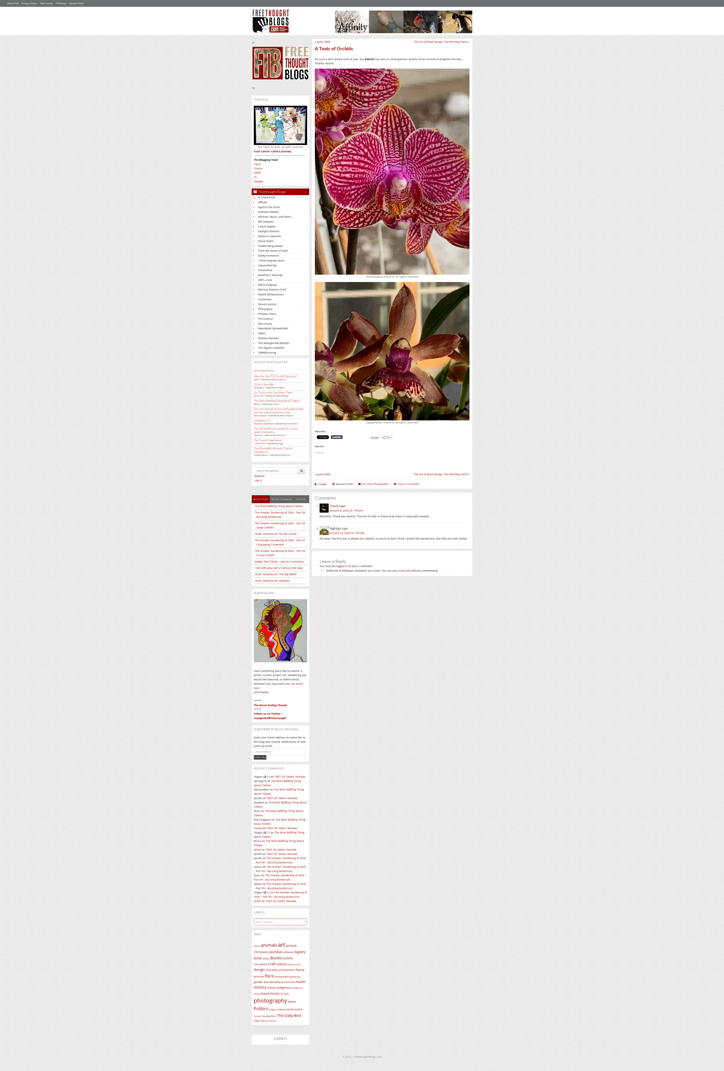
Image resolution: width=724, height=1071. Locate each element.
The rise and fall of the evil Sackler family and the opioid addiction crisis (278, 410)
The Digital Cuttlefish (271, 348)
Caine (257, 164)
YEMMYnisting (267, 352)
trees (256, 1020)
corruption (260, 964)
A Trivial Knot (266, 197)
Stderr (262, 333)
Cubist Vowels (267, 226)
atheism (289, 952)
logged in (342, 566)
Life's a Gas (265, 280)
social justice (294, 1009)
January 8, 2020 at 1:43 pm (346, 510)
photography (270, 1000)
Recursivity (265, 323)
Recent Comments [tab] (281, 499)
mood (264, 993)
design (259, 969)
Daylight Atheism (269, 231)
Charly (258, 168)
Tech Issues (46, 3)
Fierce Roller (266, 241)
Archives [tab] (300, 499)
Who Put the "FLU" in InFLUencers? (275, 376)
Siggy (281, 443)
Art (364, 484)
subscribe (404, 570)
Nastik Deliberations (271, 294)
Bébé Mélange (283, 395)
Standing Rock (269, 1016)
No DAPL (285, 993)
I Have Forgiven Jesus (271, 260)
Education (272, 970)
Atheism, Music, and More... (275, 216)
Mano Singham (267, 285)
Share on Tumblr (337, 437)
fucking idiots (282, 976)
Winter (273, 1020)
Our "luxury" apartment (268, 440)
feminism (259, 976)
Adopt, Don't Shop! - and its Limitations (279, 561)
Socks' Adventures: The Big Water (276, 574)
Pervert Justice (267, 304)
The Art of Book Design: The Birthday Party (440, 42)
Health (301, 982)
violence (264, 1020)
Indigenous (284, 987)
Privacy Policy (29, 3)
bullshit (288, 958)
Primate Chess (267, 314)
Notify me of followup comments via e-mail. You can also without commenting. (381, 570)
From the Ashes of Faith (273, 250)
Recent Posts (76, 3)
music (275, 993)
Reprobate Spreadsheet (273, 328)
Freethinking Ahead (270, 246)
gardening (295, 976)
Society (257, 1016)
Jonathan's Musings (270, 275)
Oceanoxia (264, 299)
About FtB (12, 3)
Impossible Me (267, 265)
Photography (381, 484)
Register (260, 476)
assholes (276, 952)
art (281, 944)
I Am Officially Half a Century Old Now (279, 568)
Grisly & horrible (264, 384)
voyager (259, 181)
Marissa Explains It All (272, 289)
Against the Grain (269, 207)
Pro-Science (265, 318)
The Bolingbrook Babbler (273, 343)
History (260, 987)
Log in (258, 480)
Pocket (375, 437)
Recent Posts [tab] (260, 499)
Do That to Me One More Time (273, 392)
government (288, 982)
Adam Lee (286, 455)
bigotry (300, 952)
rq (255, 177)
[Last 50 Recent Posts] (264, 370)
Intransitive (265, 270)
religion (273, 1009)
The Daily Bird (289, 1015)
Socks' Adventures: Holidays (272, 580)
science (282, 1009)
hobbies (271, 987)
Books (276, 958)
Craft (271, 964)
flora (269, 976)
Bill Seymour (266, 221)
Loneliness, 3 (262, 420)
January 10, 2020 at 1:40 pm (347, 533)
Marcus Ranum (278, 379)
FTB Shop (61, 3)
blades (266, 958)
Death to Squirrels (269, 236)
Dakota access (294, 964)
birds (258, 958)
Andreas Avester (268, 212)
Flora (369, 484)
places (292, 1002)
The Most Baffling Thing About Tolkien (277, 400)
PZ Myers (281, 387)
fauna (300, 970)
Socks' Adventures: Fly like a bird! (276, 534)
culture (281, 964)
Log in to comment (408, 484)
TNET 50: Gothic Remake (290, 776)
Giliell (257, 172)
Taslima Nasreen (268, 338)
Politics (261, 1009)
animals (269, 945)
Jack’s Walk (323, 42)
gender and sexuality (267, 982)
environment (287, 970)
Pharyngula (265, 309)
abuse (257, 946)
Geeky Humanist (268, 255)
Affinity (262, 202)
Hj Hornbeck (292, 423)
